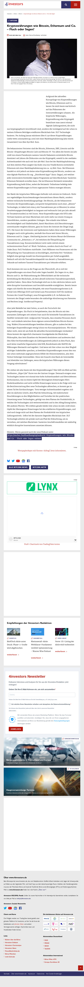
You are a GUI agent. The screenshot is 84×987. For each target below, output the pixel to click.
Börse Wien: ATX (50, 959)
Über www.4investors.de (18, 974)
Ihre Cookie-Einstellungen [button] (54, 974)
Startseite (6, 974)
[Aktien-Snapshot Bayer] (54, 918)
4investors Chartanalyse (13, 945)
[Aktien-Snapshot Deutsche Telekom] (54, 924)
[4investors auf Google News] (23, 461)
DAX (46, 940)
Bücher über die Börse (12, 939)
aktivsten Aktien (19, 924)
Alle (75, 4)
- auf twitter (43, 35)
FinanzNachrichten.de (12, 951)
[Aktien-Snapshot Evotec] (63, 924)
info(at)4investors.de (24, 898)
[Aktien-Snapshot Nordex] (46, 929)
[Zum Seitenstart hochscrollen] (80, 967)
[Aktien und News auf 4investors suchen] (66, 4)
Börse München (10, 954)
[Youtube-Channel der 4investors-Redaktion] (18, 461)
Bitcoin (20, 13)
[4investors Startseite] (14, 4)
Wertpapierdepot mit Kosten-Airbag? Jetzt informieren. (42, 450)
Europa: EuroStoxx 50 (52, 962)
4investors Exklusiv (11, 942)
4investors (9, 13)
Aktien (15, 13)
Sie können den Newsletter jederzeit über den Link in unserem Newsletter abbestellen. (31, 710)
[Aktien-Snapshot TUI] (54, 929)
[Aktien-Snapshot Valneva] (63, 929)
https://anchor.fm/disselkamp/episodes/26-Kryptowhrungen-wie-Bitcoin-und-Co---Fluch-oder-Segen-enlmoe (40, 437)
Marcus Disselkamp (34, 35)
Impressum (31, 974)
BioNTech (12, 638)
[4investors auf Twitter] (13, 461)
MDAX (47, 943)
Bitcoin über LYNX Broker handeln (41, 492)
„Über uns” (42, 890)
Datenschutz (40, 974)
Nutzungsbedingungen (62, 721)
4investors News (10, 948)
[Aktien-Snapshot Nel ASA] (71, 924)
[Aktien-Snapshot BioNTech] (63, 918)
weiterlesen (12, 654)
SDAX (47, 946)
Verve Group (62, 638)
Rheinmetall (37, 638)
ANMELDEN (16, 729)
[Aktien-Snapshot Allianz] (46, 918)
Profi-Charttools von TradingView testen (42, 544)
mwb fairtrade (10, 957)
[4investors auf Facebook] (28, 461)
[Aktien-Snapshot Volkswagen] (71, 929)
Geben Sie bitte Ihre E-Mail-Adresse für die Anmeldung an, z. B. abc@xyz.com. (33, 699)
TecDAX (47, 949)
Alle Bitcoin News (18, 467)
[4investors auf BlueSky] (8, 461)
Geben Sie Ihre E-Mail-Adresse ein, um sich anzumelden (32, 689)
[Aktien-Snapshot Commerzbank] (71, 918)
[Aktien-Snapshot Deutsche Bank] (46, 924)
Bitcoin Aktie (39, 467)
